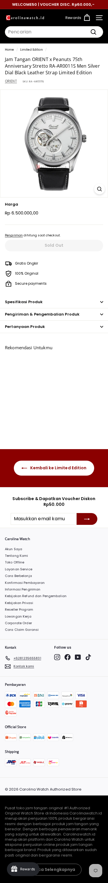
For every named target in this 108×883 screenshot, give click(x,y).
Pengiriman (14, 235)
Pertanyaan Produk (25, 326)
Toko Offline (14, 562)
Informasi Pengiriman (22, 589)
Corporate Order (18, 623)
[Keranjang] (87, 17)
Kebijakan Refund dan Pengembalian (36, 596)
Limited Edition (31, 50)
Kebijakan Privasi (19, 603)
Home (9, 50)
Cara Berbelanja (18, 576)
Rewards (73, 17)
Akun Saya (13, 549)
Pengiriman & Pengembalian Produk (42, 314)
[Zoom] (99, 189)
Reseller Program (19, 609)
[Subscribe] (87, 519)
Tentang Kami (16, 555)
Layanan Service (18, 569)
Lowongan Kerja (18, 616)
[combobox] (54, 32)
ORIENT (11, 81)
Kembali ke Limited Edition (57, 468)
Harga (11, 204)
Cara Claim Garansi (22, 629)
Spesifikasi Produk (24, 302)
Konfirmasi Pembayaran (25, 582)
